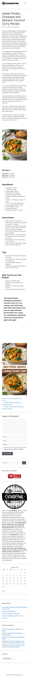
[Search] (24, 462)
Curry (5, 400)
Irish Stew (4, 618)
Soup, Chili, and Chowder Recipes (13, 398)
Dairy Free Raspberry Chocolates (11, 613)
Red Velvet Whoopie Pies (9, 611)
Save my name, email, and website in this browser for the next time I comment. (15, 448)
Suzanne (4, 637)
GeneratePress (19, 674)
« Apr (3, 590)
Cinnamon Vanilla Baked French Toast (12, 615)
